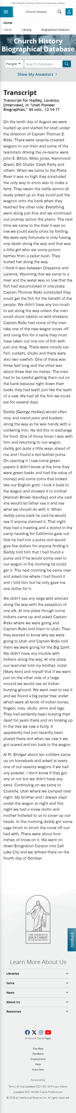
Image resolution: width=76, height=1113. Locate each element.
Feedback (71, 939)
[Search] (66, 64)
